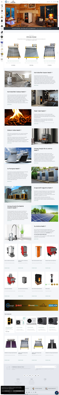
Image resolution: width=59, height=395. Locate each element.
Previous (5, 53)
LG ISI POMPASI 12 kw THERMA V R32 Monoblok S (53, 330)
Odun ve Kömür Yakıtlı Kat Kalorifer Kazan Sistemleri (9, 328)
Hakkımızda (18, 380)
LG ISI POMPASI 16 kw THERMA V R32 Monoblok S (42, 330)
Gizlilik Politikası (31, 380)
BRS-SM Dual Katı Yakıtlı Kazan (9, 330)
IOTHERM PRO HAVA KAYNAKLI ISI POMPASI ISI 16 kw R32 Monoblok (20, 330)
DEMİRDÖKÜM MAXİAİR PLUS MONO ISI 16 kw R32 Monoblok (31, 330)
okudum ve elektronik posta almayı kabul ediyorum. (44, 369)
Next (58, 53)
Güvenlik (18, 381)
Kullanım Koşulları (31, 381)
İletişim (45, 380)
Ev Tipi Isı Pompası (19, 327)
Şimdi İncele (36, 85)
